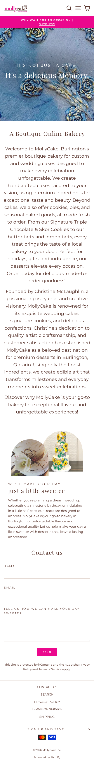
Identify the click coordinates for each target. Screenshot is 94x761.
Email (10, 587)
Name (9, 566)
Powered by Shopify (47, 757)
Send (47, 652)
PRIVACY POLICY (47, 702)
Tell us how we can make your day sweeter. (41, 611)
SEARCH (47, 694)
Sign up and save (46, 729)
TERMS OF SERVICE (47, 709)
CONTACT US (47, 687)
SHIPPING (47, 717)
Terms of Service (50, 669)
